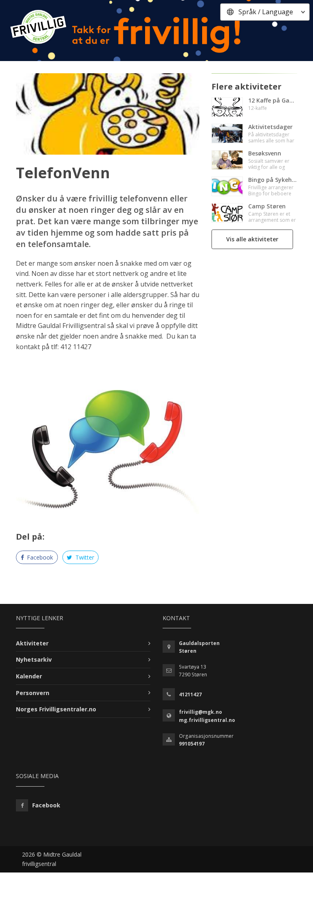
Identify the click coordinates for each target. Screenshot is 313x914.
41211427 (190, 694)
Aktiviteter (32, 643)
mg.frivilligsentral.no (207, 720)
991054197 (192, 743)
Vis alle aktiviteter (252, 239)
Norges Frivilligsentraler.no (56, 709)
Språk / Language (265, 11)
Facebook (39, 557)
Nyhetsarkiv (34, 659)
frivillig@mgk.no (200, 711)
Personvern (32, 693)
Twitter (84, 557)
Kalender (29, 676)
